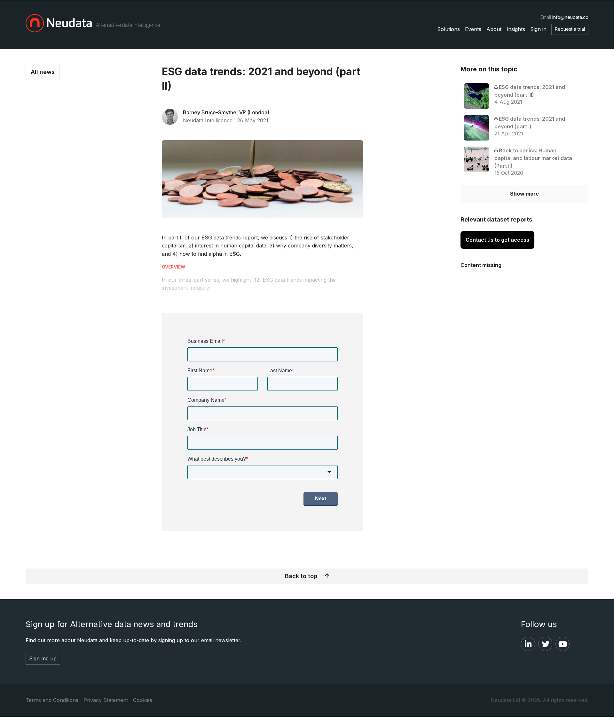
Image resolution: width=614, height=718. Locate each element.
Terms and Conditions (52, 700)
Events (473, 29)
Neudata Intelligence (207, 120)
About (493, 29)
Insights (516, 29)
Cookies (142, 700)
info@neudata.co (570, 17)
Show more (524, 193)
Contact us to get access (497, 240)
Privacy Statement (105, 700)
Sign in (538, 29)
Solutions (448, 29)
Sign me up (43, 658)
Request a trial (570, 29)
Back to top (301, 576)
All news (43, 72)
